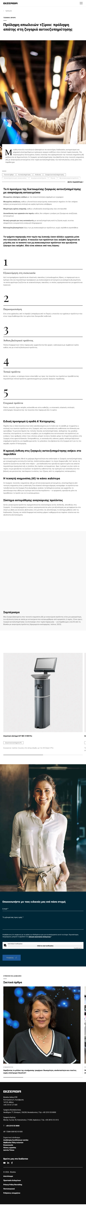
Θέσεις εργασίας (9, 1147)
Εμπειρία (9, 11)
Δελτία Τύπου (8, 1150)
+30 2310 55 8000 (12, 1126)
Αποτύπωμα (8, 1176)
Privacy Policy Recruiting (12, 1184)
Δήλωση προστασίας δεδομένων (40, 937)
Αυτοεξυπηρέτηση (24, 175)
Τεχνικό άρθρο (9, 175)
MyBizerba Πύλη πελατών (13, 1142)
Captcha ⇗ (78, 948)
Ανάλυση (38, 175)
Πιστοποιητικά (9, 1189)
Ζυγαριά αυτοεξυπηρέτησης (54, 175)
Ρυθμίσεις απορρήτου (11, 1193)
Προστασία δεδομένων (12, 1180)
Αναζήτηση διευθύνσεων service (15, 1140)
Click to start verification (45, 946)
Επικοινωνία (8, 1145)
